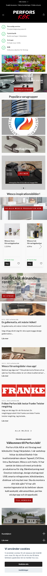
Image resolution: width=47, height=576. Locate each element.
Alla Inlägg (22, 431)
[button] (23, 188)
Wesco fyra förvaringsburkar (11, 242)
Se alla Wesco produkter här (23, 208)
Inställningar (23, 570)
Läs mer (23, 173)
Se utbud (8, 296)
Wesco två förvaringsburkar (34, 242)
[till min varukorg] (43, 14)
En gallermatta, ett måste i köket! (19, 322)
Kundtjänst (6, 534)
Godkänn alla (23, 564)
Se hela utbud (23, 90)
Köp (7, 264)
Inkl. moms (23, 2)
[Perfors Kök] (24, 15)
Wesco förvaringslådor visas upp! (19, 366)
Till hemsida (23, 500)
